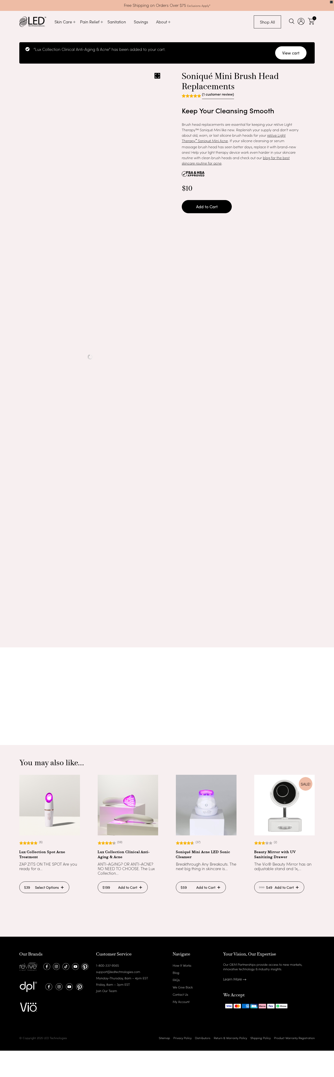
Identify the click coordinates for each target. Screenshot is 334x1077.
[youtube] (75, 966)
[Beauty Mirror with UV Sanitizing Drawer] (284, 805)
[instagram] (56, 966)
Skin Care (63, 22)
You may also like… (51, 763)
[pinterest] (84, 966)
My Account (181, 1001)
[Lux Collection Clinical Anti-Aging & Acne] (128, 805)
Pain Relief (90, 22)
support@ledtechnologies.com (118, 971)
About (161, 22)
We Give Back (183, 987)
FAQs (176, 980)
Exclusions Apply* (198, 5)
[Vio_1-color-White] (28, 1006)
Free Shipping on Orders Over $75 (155, 5)
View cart (290, 53)
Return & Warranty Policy (230, 1038)
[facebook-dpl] (48, 986)
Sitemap (164, 1038)
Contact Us (180, 994)
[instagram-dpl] (58, 986)
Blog (176, 972)
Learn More (233, 978)
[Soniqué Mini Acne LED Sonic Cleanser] (206, 805)
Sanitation (116, 22)
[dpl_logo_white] (28, 986)
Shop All (267, 22)
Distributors (202, 1038)
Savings (141, 22)
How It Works (182, 965)
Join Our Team (106, 990)
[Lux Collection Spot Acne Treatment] (49, 805)
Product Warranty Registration (294, 1038)
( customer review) (218, 94)
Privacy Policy (182, 1038)
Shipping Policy (260, 1038)
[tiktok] (65, 966)
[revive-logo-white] (28, 966)
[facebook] (46, 966)
